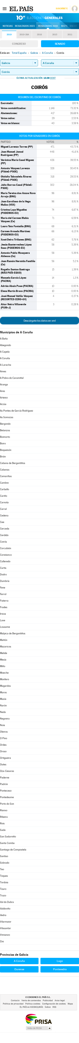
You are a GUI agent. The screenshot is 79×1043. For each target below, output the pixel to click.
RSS (54, 1007)
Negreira (5, 718)
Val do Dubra (7, 902)
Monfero (4, 679)
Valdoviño (5, 908)
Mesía (3, 659)
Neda (3, 712)
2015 (54, 34)
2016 (39, 34)
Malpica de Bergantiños (12, 633)
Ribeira (4, 816)
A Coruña (5, 358)
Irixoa (3, 613)
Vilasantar (5, 928)
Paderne (4, 777)
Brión (3, 456)
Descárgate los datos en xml (40, 320)
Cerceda (4, 528)
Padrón (4, 784)
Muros (3, 692)
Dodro (3, 574)
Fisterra (4, 600)
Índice (48, 1007)
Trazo (3, 895)
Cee (2, 522)
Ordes (3, 744)
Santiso (4, 856)
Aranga (4, 384)
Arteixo (4, 397)
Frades (3, 607)
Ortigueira (5, 757)
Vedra (3, 915)
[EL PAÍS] (21, 8)
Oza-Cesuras (7, 771)
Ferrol (3, 594)
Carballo (4, 489)
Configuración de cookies (54, 1004)
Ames (3, 371)
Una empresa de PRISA (38, 1018)
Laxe (2, 620)
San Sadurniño (8, 836)
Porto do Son (7, 803)
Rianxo (3, 810)
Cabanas (4, 469)
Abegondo (5, 345)
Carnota (4, 502)
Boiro (3, 443)
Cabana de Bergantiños (12, 463)
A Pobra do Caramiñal (12, 378)
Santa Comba (7, 843)
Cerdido (4, 535)
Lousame (5, 626)
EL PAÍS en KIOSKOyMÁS (31, 1007)
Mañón (3, 640)
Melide (3, 653)
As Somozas (6, 417)
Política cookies (32, 1004)
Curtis (3, 567)
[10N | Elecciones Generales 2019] (39, 17)
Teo (2, 869)
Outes (3, 764)
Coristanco (6, 554)
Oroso (3, 751)
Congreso (19, 43)
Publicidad (48, 1000)
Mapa (64, 26)
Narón (3, 705)
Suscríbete (61, 8)
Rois (2, 823)
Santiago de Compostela (13, 849)
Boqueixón (5, 450)
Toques (4, 875)
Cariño (3, 495)
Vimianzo (5, 934)
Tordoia (4, 882)
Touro (3, 889)
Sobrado (4, 862)
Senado (60, 43)
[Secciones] (4, 8)
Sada (3, 830)
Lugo (60, 960)
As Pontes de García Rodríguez (16, 410)
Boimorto (5, 436)
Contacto (15, 1000)
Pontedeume (7, 797)
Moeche (4, 672)
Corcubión (5, 548)
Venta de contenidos (31, 1000)
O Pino (3, 738)
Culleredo (5, 561)
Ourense (19, 969)
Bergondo (5, 423)
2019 (9, 34)
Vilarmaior (5, 921)
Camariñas (6, 476)
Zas (2, 941)
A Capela (5, 351)
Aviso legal (60, 1000)
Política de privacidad (13, 1004)
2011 (69, 34)
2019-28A (24, 34)
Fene (2, 587)
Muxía (3, 699)
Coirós (3, 541)
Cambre (4, 482)
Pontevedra (60, 969)
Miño (2, 666)
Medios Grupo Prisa (38, 1028)
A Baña (4, 338)
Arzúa (3, 404)
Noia (2, 725)
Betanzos (5, 430)
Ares (2, 391)
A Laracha (5, 364)
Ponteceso (6, 790)
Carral (3, 509)
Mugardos (5, 685)
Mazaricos (5, 646)
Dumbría (4, 581)
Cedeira (4, 515)
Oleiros (4, 731)
